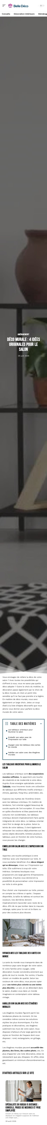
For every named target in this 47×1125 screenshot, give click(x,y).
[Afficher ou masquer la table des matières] (39, 723)
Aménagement (23, 334)
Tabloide (6, 786)
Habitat (11, 1083)
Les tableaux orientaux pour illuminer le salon (20, 731)
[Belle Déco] (18, 5)
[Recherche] (35, 6)
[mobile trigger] (5, 5)
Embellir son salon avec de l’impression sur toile (19, 738)
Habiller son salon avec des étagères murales (24, 753)
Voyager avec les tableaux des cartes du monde (24, 746)
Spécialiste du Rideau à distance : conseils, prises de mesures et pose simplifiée (23, 1107)
